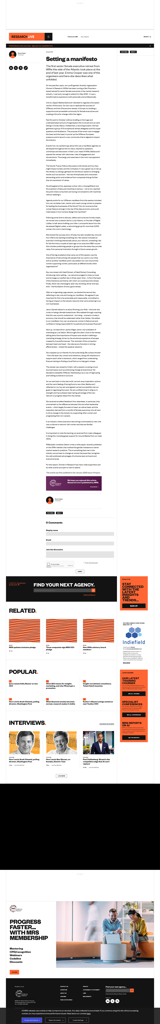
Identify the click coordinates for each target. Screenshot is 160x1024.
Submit (80, 571)
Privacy (85, 986)
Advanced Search (89, 595)
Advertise (63, 990)
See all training (133, 694)
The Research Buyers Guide (17, 584)
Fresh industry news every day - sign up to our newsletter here (31, 46)
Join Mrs (63, 996)
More (107, 724)
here (88, 1013)
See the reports (133, 737)
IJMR (84, 993)
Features (50, 513)
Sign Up (134, 606)
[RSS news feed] (21, 69)
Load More (61, 776)
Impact (59, 513)
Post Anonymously (91, 563)
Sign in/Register (85, 37)
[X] (16, 69)
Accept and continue (31, 1020)
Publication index (66, 1000)
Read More (94, 487)
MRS (76, 37)
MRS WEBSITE (87, 996)
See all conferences (134, 715)
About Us (63, 993)
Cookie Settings (78, 1020)
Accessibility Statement (91, 990)
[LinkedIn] (11, 69)
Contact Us (64, 986)
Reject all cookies (55, 1020)
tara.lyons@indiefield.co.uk (134, 649)
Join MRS (14, 972)
